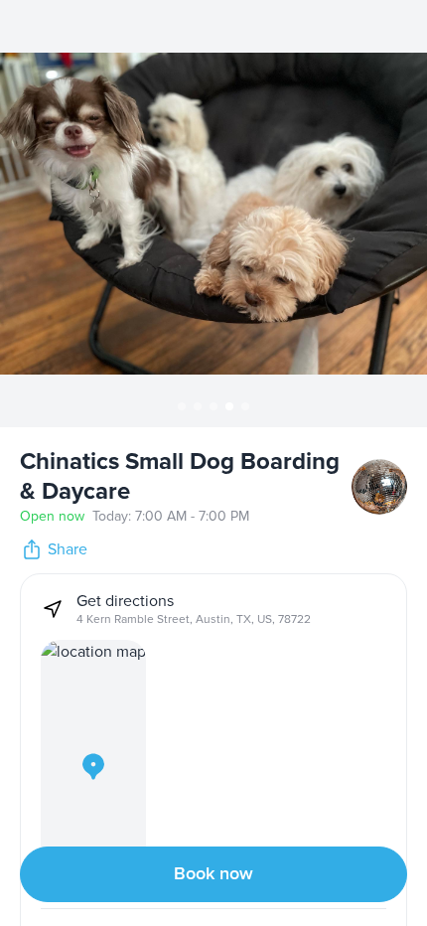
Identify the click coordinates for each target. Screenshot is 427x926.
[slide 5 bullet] (245, 406)
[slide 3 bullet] (213, 406)
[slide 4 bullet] (229, 406)
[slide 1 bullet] (182, 406)
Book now (213, 874)
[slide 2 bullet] (198, 406)
